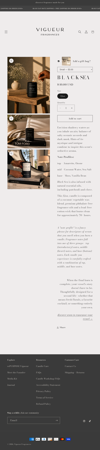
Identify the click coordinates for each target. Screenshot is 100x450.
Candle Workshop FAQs (48, 378)
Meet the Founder (16, 372)
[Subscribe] (56, 420)
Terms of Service (44, 397)
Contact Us (70, 366)
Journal (11, 385)
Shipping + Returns (75, 372)
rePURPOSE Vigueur (18, 366)
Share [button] (63, 327)
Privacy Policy (43, 391)
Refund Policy (43, 403)
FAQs (38, 372)
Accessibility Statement (48, 385)
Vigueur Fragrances (22, 444)
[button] (6, 32)
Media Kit (12, 378)
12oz (62, 96)
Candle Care (42, 366)
